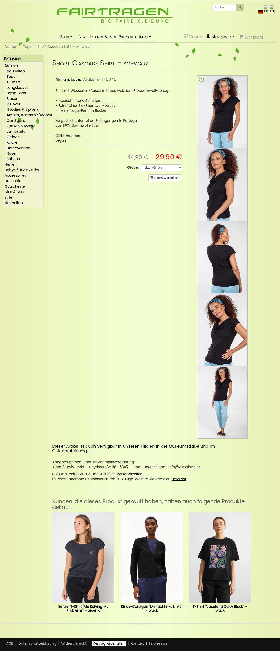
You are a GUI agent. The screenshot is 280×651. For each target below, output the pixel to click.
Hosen (11, 153)
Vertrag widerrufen (109, 643)
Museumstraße (184, 446)
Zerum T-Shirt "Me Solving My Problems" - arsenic (83, 608)
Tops (27, 47)
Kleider (12, 137)
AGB (9, 643)
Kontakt (137, 643)
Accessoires (15, 176)
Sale (8, 197)
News (83, 36)
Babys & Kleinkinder (22, 170)
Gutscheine (15, 186)
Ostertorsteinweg (69, 451)
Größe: (133, 167)
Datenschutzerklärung (37, 643)
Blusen (11, 99)
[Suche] (240, 7)
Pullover (12, 104)
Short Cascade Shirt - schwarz (63, 47)
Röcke (11, 143)
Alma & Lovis (68, 79)
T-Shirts (13, 82)
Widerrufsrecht (74, 643)
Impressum (158, 643)
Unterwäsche (17, 148)
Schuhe (12, 159)
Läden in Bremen (103, 36)
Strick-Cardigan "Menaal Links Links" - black (151, 608)
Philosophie (127, 36)
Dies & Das (14, 192)
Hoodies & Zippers (22, 110)
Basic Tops (15, 93)
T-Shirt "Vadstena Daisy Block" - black (220, 608)
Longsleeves (16, 88)
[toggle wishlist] (201, 81)
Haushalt (12, 181)
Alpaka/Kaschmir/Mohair (23, 115)
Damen (11, 47)
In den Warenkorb (166, 177)
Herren (11, 164)
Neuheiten (15, 71)
